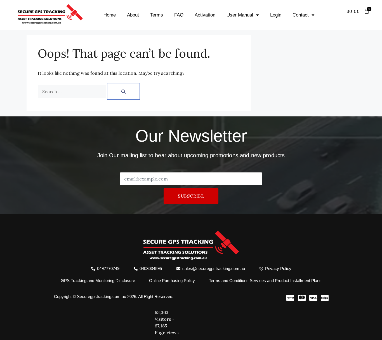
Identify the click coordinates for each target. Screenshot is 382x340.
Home (109, 15)
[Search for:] (72, 91)
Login (275, 15)
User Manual (240, 15)
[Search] (123, 91)
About (133, 15)
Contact (301, 15)
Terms (156, 15)
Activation (205, 15)
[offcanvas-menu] (364, 18)
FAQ (178, 15)
